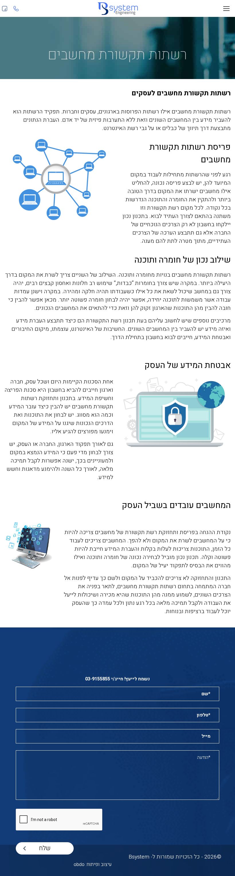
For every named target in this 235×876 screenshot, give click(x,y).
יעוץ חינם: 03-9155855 (15, 8)
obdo (79, 864)
